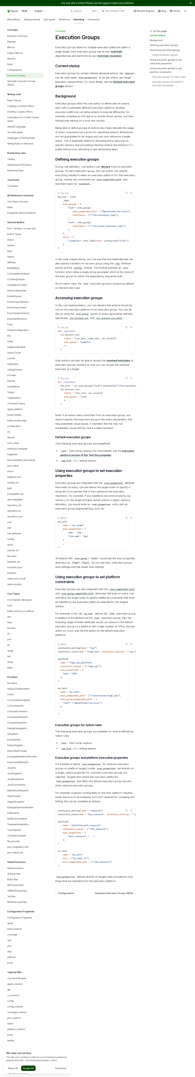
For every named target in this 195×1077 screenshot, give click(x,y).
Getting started (32, 19)
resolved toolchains (118, 360)
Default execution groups (165, 55)
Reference (64, 19)
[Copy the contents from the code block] (126, 193)
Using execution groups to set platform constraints (166, 70)
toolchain (116, 51)
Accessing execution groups (165, 50)
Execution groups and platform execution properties (168, 83)
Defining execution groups (164, 45)
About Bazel (13, 19)
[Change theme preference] (185, 11)
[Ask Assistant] (131, 193)
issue (106, 3)
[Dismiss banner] (191, 3)
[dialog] (37, 1061)
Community (94, 19)
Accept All (28, 1068)
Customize (60, 1068)
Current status (157, 35)
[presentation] (27, 550)
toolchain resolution (110, 55)
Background (156, 40)
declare (105, 166)
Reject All (13, 1068)
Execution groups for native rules (169, 77)
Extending (79, 19)
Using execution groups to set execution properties (166, 61)
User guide (49, 19)
